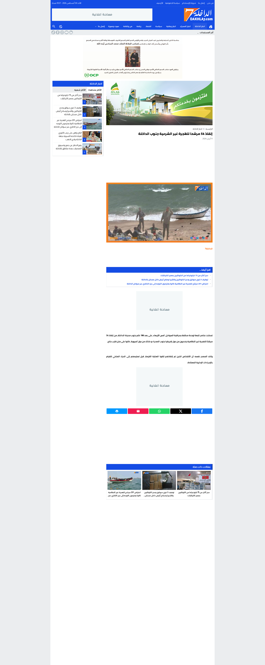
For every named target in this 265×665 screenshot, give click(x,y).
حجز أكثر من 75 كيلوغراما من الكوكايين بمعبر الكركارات (184, 275)
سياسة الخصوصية (172, 3)
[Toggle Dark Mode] (61, 26)
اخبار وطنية (171, 26)
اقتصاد (148, 26)
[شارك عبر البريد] (138, 411)
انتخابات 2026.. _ (191, 32)
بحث (54, 26)
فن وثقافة (127, 26)
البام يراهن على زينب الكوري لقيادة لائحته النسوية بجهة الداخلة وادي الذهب (70, 136)
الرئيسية (210, 26)
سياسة (158, 26)
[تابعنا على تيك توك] (53, 32)
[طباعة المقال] (117, 411)
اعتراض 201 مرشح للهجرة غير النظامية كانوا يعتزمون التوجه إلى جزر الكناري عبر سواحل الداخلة (167, 284)
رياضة (139, 26)
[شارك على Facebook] (202, 411)
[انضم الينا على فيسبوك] (57, 32)
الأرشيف (159, 3)
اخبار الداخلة (200, 26)
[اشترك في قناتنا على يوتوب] (66, 32)
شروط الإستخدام (189, 3)
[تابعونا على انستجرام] (62, 32)
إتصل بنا (201, 3)
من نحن (210, 3)
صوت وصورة (113, 26)
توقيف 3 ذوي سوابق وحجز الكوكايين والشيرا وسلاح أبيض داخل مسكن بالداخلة (174, 279)
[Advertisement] (159, 161)
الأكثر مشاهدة (94, 90)
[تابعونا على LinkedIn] (70, 32)
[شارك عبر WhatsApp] (159, 411)
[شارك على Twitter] (180, 411)
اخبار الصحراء (185, 26)
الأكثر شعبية (80, 90)
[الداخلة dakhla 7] (182, 15)
